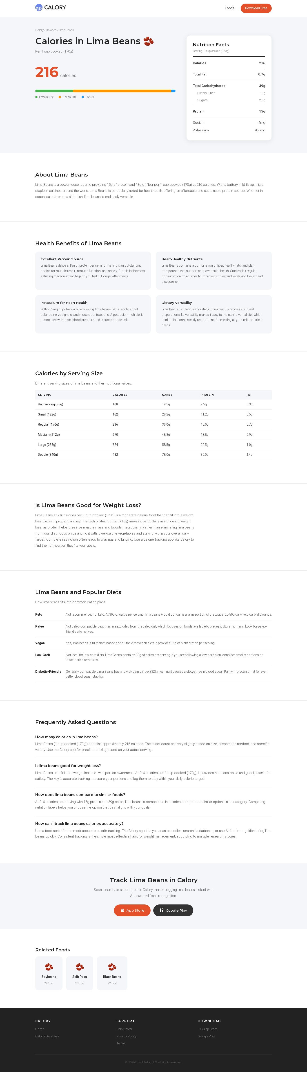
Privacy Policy (126, 1036)
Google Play (176, 910)
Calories (51, 30)
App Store (135, 910)
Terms (121, 1043)
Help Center (124, 1029)
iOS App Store (207, 1029)
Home (39, 1029)
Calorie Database (47, 1036)
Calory (39, 30)
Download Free (256, 8)
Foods (229, 8)
